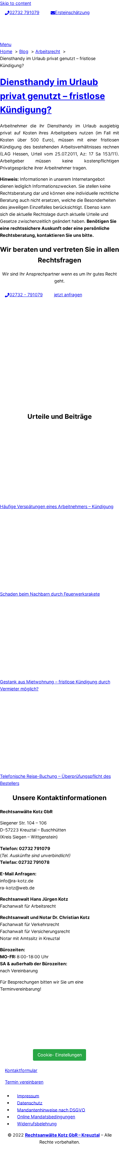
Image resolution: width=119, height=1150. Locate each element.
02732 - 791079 (26, 294)
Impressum (28, 1095)
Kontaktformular (21, 1070)
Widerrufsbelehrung (37, 1123)
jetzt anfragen (68, 294)
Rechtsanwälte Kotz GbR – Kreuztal (62, 1135)
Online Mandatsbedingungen (46, 1116)
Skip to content (15, 3)
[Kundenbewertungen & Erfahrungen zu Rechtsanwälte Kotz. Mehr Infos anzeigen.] (46, 1041)
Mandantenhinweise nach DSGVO (51, 1109)
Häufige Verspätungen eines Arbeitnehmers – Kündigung (57, 506)
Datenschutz (29, 1102)
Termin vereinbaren (24, 1081)
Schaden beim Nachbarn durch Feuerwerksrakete (50, 593)
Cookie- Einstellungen (60, 1054)
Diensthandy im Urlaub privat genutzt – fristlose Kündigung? (52, 96)
